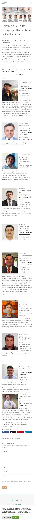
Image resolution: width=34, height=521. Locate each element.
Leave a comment (6, 37)
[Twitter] (17, 499)
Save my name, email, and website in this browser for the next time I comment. (16, 482)
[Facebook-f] (12, 499)
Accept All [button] (15, 517)
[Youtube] (21, 499)
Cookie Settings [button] (7, 517)
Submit (4, 487)
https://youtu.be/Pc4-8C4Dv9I (16, 74)
